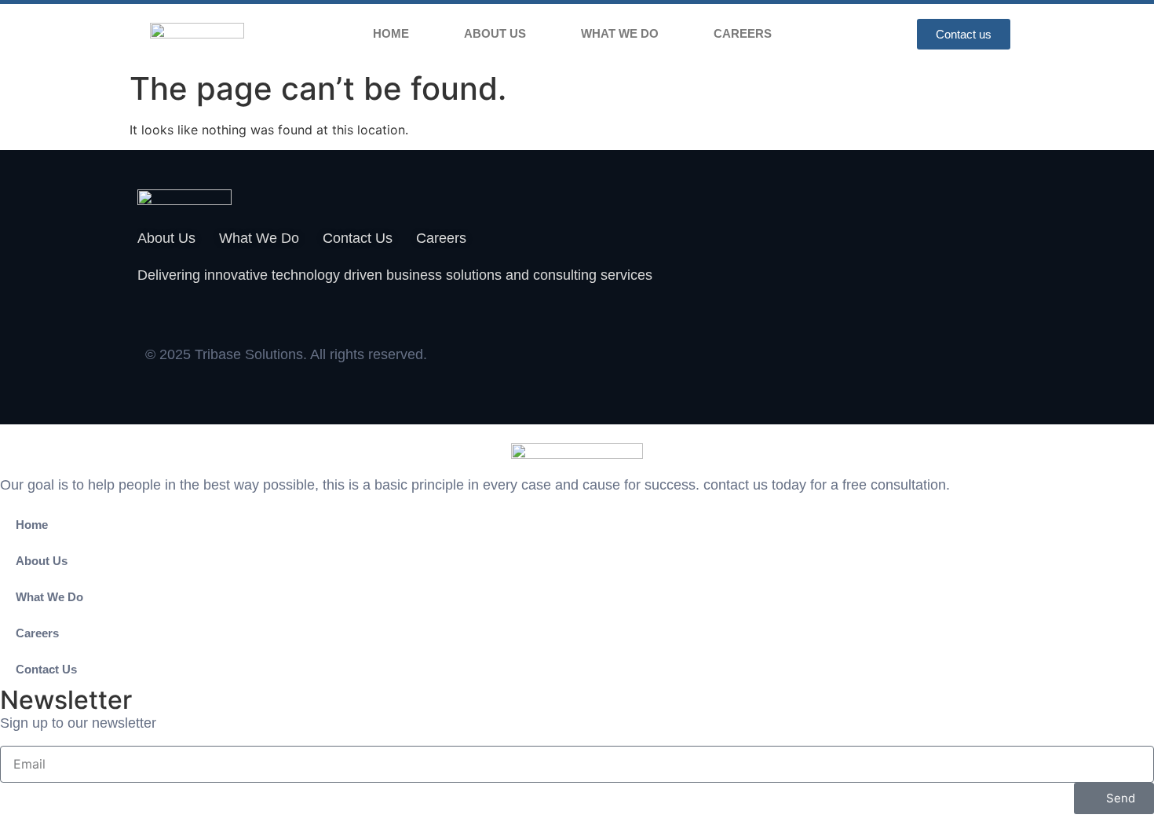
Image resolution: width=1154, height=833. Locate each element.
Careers (743, 33)
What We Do (620, 33)
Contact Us (46, 669)
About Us (495, 33)
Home (391, 33)
